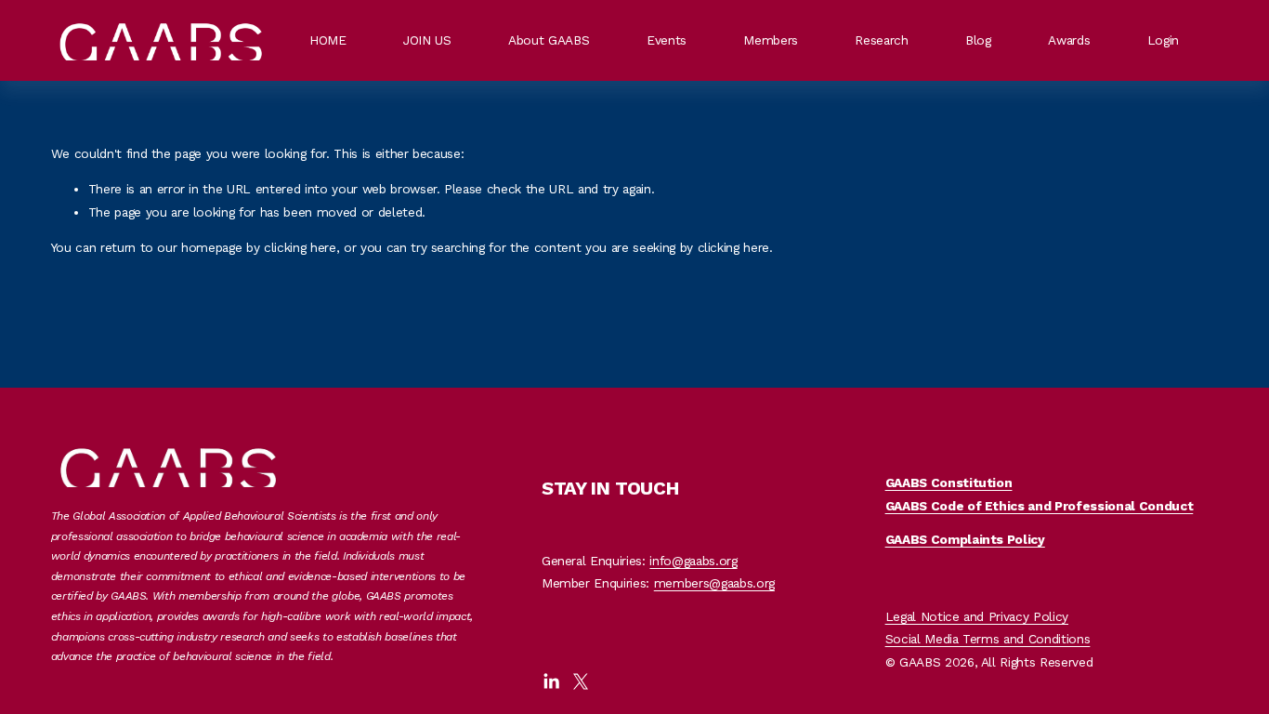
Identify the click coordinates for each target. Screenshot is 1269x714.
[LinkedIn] (551, 681)
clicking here (300, 247)
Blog (978, 40)
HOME (328, 40)
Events (667, 40)
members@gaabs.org (714, 582)
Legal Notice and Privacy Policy (976, 616)
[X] (580, 681)
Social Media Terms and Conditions (988, 638)
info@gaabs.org (693, 560)
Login (1163, 40)
